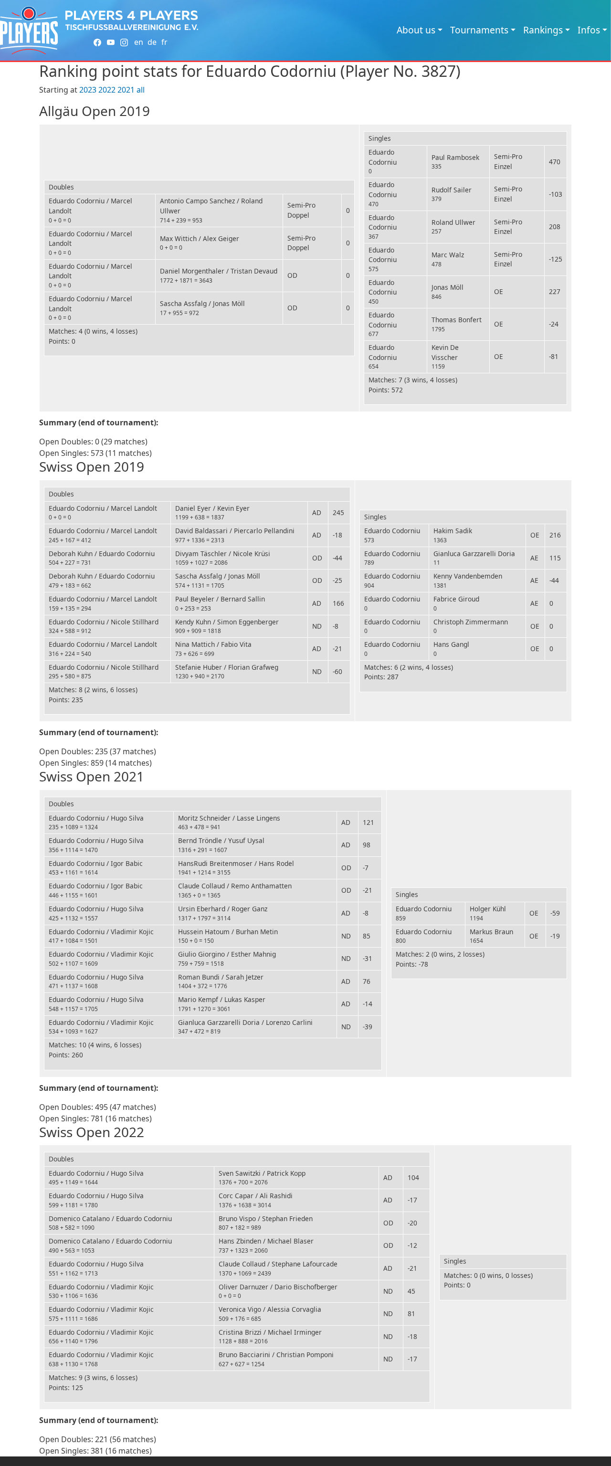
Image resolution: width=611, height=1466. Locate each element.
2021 (126, 89)
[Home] (29, 30)
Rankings (543, 29)
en (138, 42)
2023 (87, 89)
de (152, 42)
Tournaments (479, 29)
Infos (589, 29)
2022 (107, 89)
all (141, 89)
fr (164, 42)
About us (416, 29)
